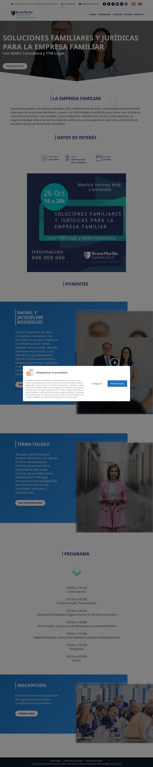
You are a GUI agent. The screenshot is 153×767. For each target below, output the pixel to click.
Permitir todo (117, 383)
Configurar (96, 383)
